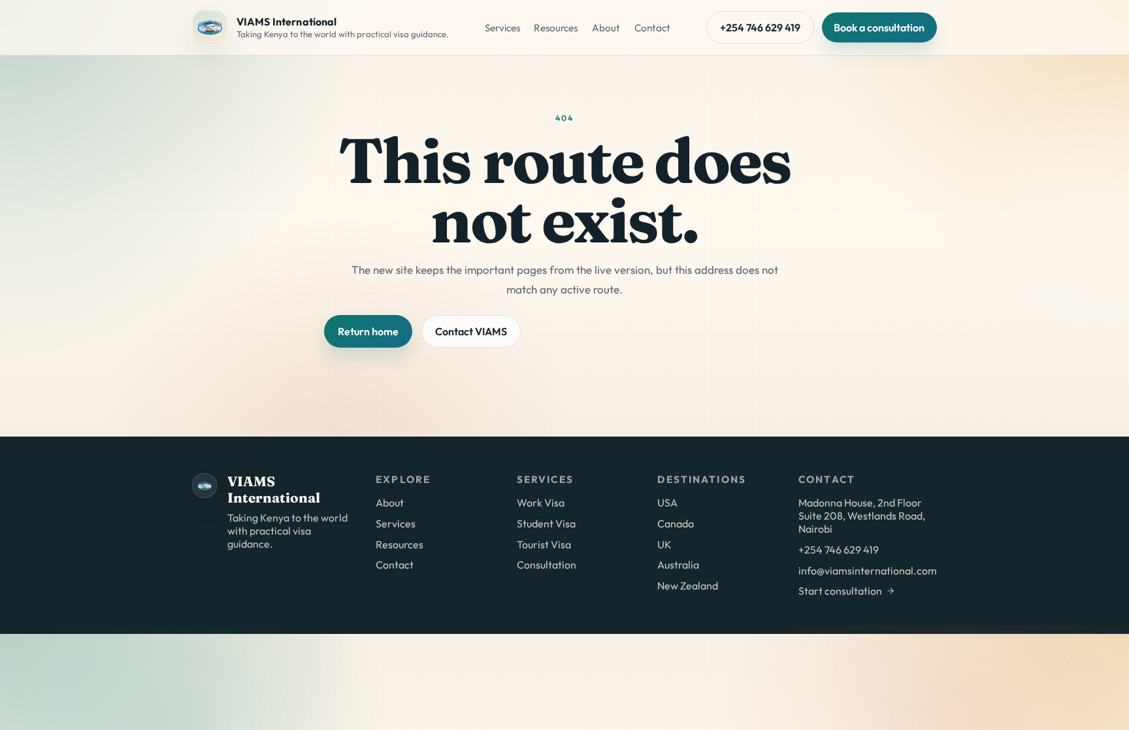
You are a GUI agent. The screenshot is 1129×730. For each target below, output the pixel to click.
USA (667, 502)
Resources (556, 28)
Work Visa (540, 502)
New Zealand (687, 585)
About (606, 28)
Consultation (546, 564)
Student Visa (546, 523)
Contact (652, 28)
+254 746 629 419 (760, 27)
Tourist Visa (544, 544)
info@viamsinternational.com (867, 570)
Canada (675, 523)
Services (502, 28)
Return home (368, 331)
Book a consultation (879, 27)
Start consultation (840, 590)
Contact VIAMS (471, 331)
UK (664, 544)
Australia (678, 564)
